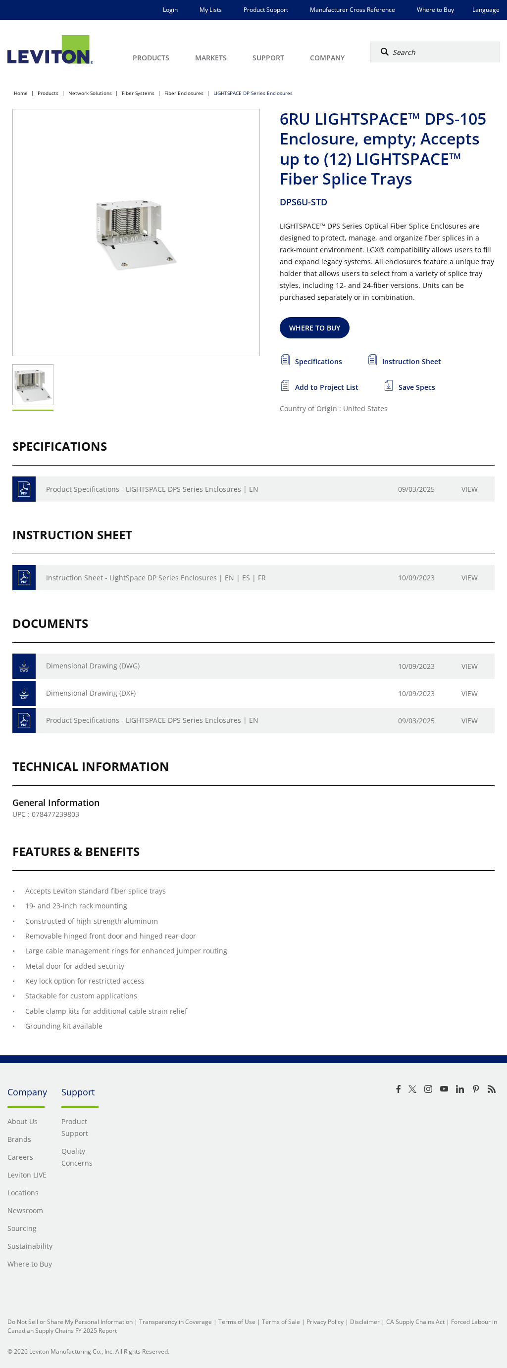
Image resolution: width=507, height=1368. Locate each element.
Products (48, 93)
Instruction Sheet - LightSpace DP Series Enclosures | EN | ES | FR (156, 577)
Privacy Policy (325, 1322)
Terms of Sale (281, 1322)
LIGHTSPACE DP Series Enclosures (253, 93)
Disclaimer (365, 1322)
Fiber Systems (138, 93)
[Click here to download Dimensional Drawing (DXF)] (24, 693)
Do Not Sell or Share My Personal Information (70, 1322)
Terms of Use (236, 1322)
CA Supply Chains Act (415, 1322)
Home (21, 93)
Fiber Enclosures (183, 93)
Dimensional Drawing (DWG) (93, 665)
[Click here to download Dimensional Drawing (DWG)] (24, 666)
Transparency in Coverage (175, 1322)
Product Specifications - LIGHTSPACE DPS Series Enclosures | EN (152, 489)
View (469, 489)
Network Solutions (90, 93)
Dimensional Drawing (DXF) (91, 693)
